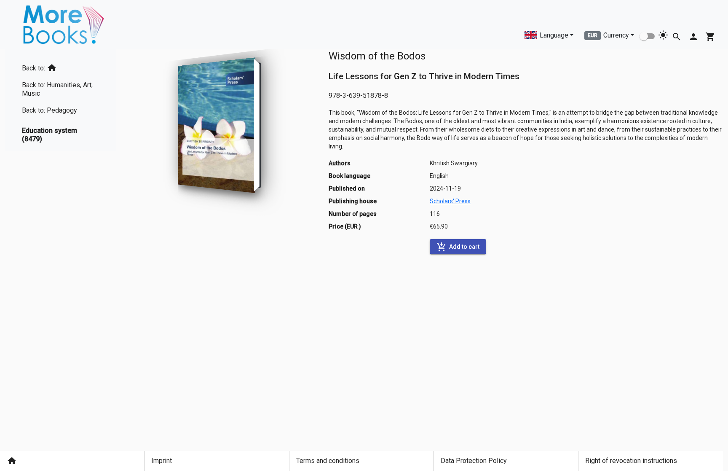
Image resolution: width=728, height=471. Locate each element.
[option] (60, 66)
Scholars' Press (450, 201)
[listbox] (60, 100)
